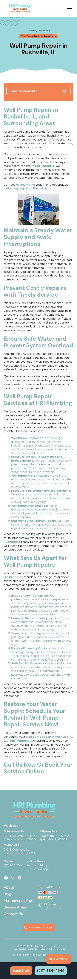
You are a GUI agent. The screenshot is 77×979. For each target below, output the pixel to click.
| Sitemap (60, 948)
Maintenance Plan (18, 900)
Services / (44, 30)
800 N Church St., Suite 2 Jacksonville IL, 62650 (20, 837)
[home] (19, 8)
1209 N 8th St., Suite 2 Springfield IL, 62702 (54, 837)
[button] (69, 8)
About (9, 887)
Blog (7, 894)
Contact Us (13, 914)
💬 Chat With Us (58, 959)
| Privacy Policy (47, 948)
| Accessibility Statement (25, 948)
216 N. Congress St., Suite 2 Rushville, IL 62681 (20, 851)
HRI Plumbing (45, 166)
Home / (33, 30)
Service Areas (15, 907)
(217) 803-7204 (13, 865)
